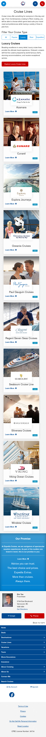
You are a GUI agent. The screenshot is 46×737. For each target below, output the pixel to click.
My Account (12, 687)
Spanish (35, 687)
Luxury (23, 37)
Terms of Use (23, 706)
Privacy (23, 711)
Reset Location (23, 726)
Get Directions (22, 609)
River (31, 37)
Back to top (38, 622)
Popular (14, 37)
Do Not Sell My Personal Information (23, 721)
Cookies (23, 716)
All (6, 37)
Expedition (40, 37)
